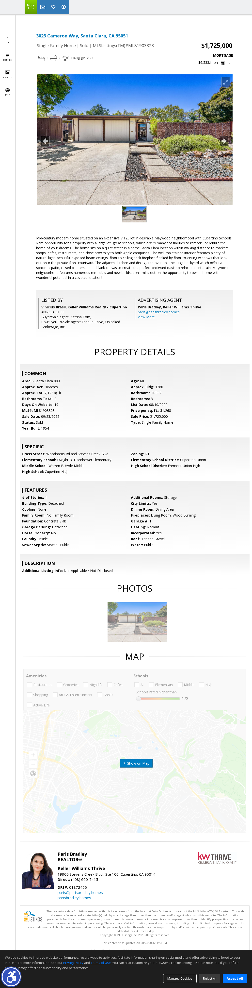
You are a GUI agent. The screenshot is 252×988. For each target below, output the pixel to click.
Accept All (235, 978)
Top (7, 42)
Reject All (209, 978)
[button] (11, 976)
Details (7, 59)
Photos (7, 77)
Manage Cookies (179, 978)
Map (7, 94)
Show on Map (137, 763)
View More (146, 317)
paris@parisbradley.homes (159, 312)
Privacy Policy (73, 962)
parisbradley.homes (74, 897)
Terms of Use (101, 962)
